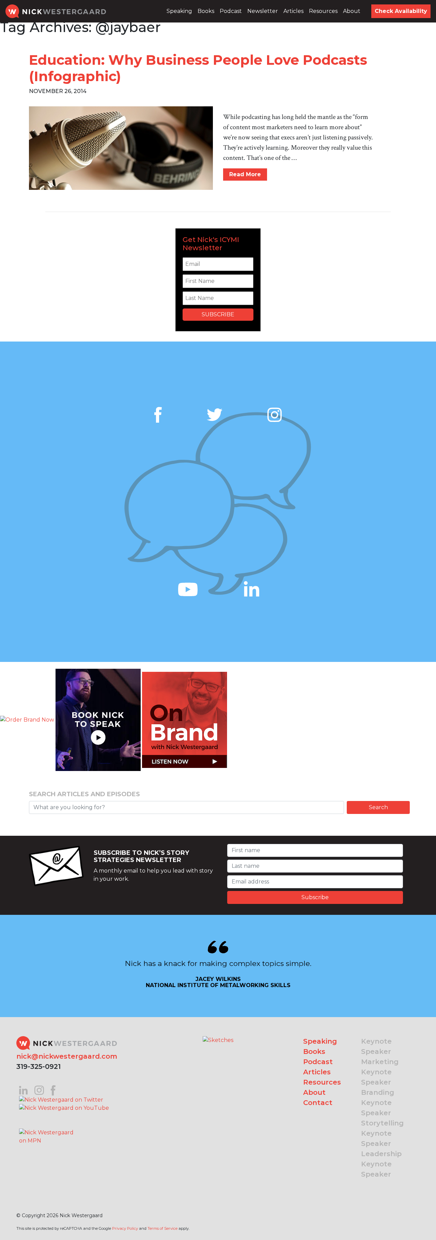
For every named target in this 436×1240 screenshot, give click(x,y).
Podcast (231, 11)
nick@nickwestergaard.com (66, 1056)
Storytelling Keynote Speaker (382, 1133)
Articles (293, 11)
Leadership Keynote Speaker (381, 1164)
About (351, 11)
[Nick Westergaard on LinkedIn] (23, 1090)
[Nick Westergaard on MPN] (47, 1128)
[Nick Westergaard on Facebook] (53, 1090)
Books (206, 11)
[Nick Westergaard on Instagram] (39, 1090)
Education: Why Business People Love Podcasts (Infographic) (198, 68)
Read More (245, 174)
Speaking (179, 11)
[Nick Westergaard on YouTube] (64, 1108)
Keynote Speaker (376, 1046)
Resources (323, 11)
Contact (317, 1103)
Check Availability (401, 11)
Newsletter (262, 11)
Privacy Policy (125, 1228)
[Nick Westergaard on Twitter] (61, 1099)
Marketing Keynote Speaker (380, 1072)
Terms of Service (162, 1228)
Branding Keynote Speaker (377, 1102)
